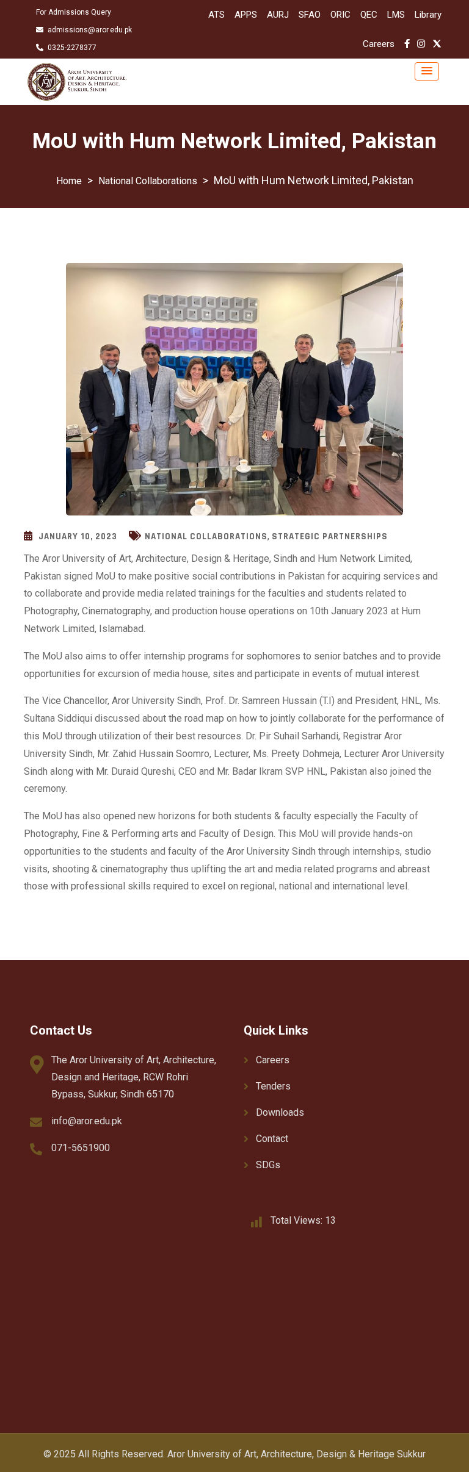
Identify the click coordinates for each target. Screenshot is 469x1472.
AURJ (278, 14)
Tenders (273, 1086)
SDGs (268, 1165)
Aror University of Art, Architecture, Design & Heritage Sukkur (296, 1454)
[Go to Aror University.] (69, 181)
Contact (272, 1138)
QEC (368, 14)
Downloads (280, 1112)
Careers (378, 43)
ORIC (340, 14)
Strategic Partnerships (330, 536)
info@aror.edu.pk (86, 1121)
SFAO (310, 14)
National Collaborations (206, 536)
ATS (216, 14)
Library (428, 14)
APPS (245, 14)
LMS (396, 14)
